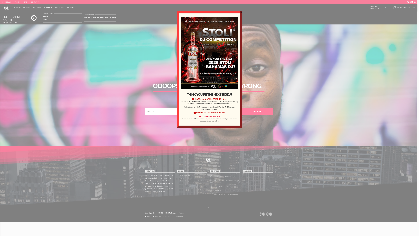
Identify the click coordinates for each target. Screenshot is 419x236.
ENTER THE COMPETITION (209, 117)
